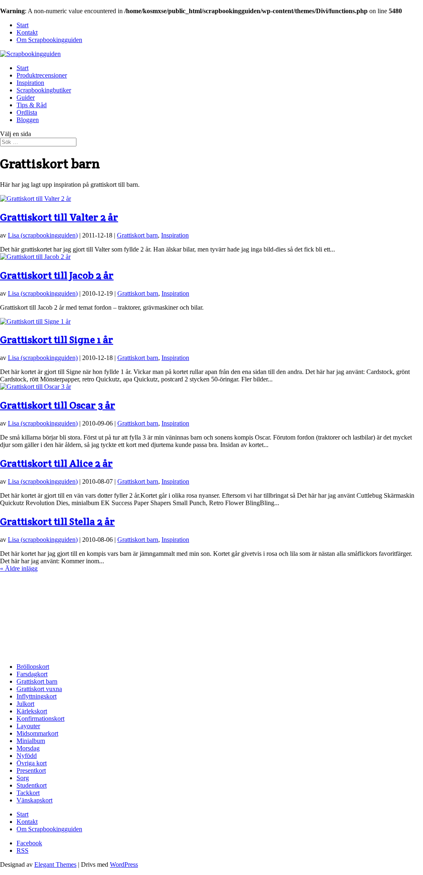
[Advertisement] (41, 613)
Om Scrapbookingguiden (49, 39)
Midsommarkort (37, 733)
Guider (26, 97)
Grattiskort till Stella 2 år (57, 521)
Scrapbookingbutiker (44, 90)
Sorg (23, 777)
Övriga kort (32, 763)
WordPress (124, 864)
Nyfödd (27, 755)
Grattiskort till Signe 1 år (56, 339)
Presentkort (31, 770)
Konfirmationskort (40, 718)
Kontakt (27, 32)
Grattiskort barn (137, 235)
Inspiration (30, 82)
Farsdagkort (32, 673)
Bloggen (28, 119)
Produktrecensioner (42, 75)
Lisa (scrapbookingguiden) (43, 235)
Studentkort (32, 785)
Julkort (25, 703)
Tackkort (28, 792)
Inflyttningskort (37, 696)
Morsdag (28, 748)
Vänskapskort (34, 800)
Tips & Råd (32, 104)
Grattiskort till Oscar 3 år (57, 405)
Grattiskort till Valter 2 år (59, 217)
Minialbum (31, 740)
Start (23, 24)
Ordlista (27, 112)
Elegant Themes (55, 864)
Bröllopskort (33, 666)
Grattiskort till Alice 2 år (56, 463)
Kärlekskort (32, 711)
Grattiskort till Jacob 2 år (57, 275)
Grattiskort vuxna (39, 688)
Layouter (28, 725)
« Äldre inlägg (19, 568)
